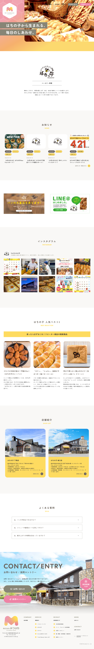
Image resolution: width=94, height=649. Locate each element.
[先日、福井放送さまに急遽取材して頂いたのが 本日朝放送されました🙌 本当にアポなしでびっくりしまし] (29, 284)
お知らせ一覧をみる (81, 166)
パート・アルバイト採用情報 (63, 627)
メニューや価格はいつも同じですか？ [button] (30, 528)
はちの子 (8, 151)
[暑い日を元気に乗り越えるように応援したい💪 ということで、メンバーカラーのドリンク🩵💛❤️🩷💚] (65, 284)
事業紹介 (37, 620)
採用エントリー (86, 4)
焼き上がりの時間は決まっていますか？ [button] (31, 536)
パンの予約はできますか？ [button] (26, 520)
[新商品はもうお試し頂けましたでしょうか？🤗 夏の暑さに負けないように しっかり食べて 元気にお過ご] (47, 284)
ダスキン (39, 630)
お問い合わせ (73, 4)
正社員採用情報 (59, 624)
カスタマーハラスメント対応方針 (82, 636)
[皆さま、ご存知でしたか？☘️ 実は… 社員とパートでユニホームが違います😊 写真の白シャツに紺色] (29, 267)
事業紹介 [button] (50, 4)
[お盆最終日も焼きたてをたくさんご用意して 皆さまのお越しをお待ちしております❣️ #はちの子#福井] (12, 284)
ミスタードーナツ (41, 624)
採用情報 (80, 151)
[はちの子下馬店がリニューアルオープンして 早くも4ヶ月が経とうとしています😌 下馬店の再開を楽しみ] (65, 267)
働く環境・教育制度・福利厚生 (63, 634)
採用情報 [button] (57, 4)
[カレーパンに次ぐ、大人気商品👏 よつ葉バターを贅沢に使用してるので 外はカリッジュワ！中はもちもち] (82, 267)
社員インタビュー (60, 630)
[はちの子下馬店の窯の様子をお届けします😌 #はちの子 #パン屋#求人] (47, 267)
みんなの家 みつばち (42, 634)
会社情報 (44, 4)
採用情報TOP (57, 620)
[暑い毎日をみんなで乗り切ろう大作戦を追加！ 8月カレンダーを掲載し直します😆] (82, 284)
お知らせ (64, 4)
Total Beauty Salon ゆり (43, 637)
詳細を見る (36, 474)
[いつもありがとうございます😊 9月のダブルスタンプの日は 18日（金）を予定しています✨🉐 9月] (12, 267)
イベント (15, 151)
